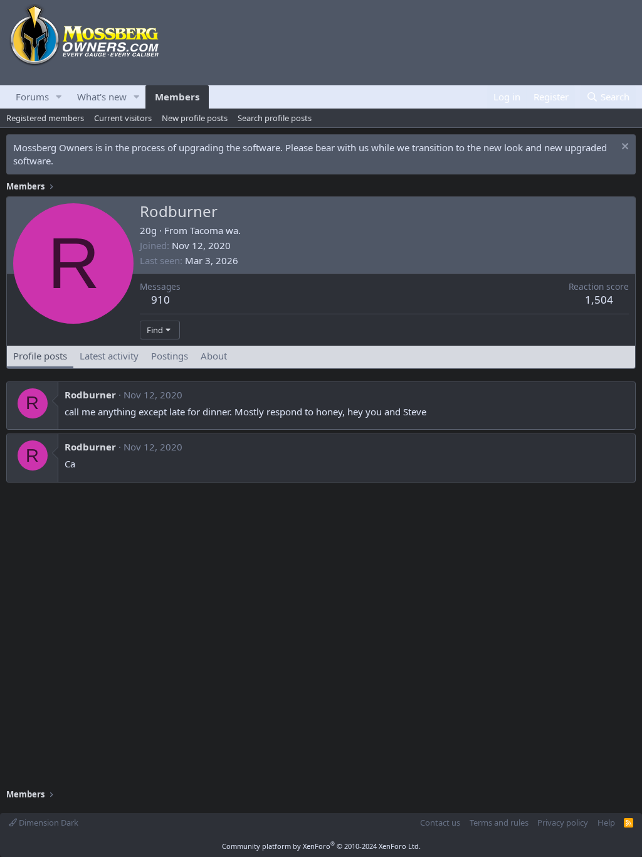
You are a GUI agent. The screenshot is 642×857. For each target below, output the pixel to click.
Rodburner (90, 394)
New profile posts (195, 118)
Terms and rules (499, 822)
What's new (102, 96)
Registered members (45, 118)
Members (177, 96)
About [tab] (214, 355)
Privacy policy (562, 822)
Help (606, 822)
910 (160, 299)
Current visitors (123, 118)
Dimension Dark (47, 822)
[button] (59, 97)
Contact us (440, 822)
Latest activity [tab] (109, 355)
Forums (32, 96)
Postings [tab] (169, 355)
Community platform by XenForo (321, 846)
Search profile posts (275, 118)
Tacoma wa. (215, 230)
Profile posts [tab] (40, 355)
